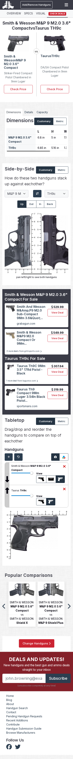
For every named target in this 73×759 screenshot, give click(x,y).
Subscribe (58, 678)
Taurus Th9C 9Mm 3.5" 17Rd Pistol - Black (31, 369)
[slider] (31, 473)
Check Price (18, 89)
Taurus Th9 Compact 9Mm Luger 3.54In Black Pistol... (31, 394)
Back (50, 204)
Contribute (13, 724)
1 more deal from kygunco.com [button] (21, 381)
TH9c (12, 147)
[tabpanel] (36, 135)
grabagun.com (26, 323)
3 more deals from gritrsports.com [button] (23, 351)
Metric (60, 121)
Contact (11, 712)
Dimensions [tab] (13, 112)
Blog (9, 700)
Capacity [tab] (42, 112)
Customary (43, 121)
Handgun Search (17, 708)
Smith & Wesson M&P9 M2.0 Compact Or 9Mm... (29, 338)
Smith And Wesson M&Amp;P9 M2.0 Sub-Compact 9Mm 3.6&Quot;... (31, 312)
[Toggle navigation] (66, 5)
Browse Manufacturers (20, 732)
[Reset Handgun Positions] (18, 457)
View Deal (57, 312)
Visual (40, 13)
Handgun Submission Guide (23, 728)
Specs (28, 13)
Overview (14, 13)
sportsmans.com (27, 406)
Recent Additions (17, 720)
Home (10, 695)
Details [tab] (29, 112)
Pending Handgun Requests (24, 716)
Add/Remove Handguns (36, 4)
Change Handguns (36, 643)
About (10, 704)
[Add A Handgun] (9, 457)
